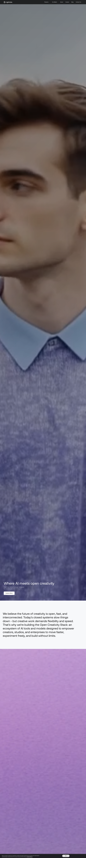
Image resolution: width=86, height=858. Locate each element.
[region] (43, 856)
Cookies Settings (29, 856)
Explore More (9, 593)
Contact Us (78, 2)
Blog (72, 2)
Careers (67, 2)
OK (65, 855)
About (61, 2)
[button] (47, 2)
